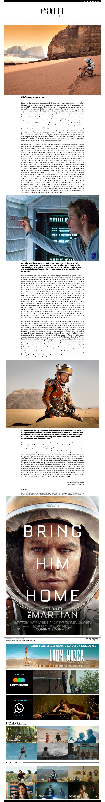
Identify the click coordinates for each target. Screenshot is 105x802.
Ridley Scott (31, 640)
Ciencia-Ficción (15, 640)
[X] (90, 639)
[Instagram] (93, 639)
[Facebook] (87, 639)
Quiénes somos (32, 801)
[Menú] (6, 1)
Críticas (26, 640)
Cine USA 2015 (21, 640)
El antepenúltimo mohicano (26, 4)
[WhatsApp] (96, 639)
